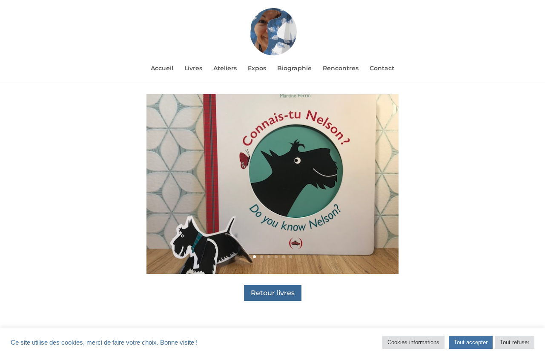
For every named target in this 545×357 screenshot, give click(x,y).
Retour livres (273, 293)
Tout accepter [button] (471, 342)
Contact (382, 68)
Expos (257, 68)
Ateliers (225, 68)
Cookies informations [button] (413, 342)
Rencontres (341, 68)
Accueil (162, 68)
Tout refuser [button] (514, 342)
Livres (193, 68)
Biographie (294, 68)
